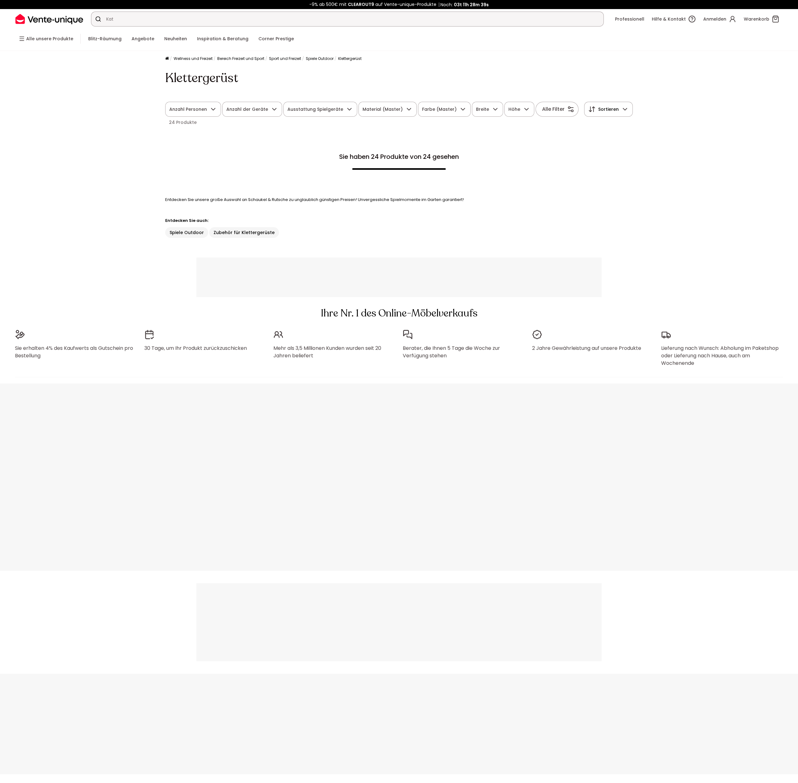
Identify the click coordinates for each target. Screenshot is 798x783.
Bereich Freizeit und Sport (240, 58)
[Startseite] (167, 59)
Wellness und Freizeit (193, 58)
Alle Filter (553, 109)
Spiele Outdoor (320, 58)
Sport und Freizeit (285, 58)
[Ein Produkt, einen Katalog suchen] (98, 19)
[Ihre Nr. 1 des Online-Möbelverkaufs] (49, 19)
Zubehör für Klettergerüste (244, 232)
